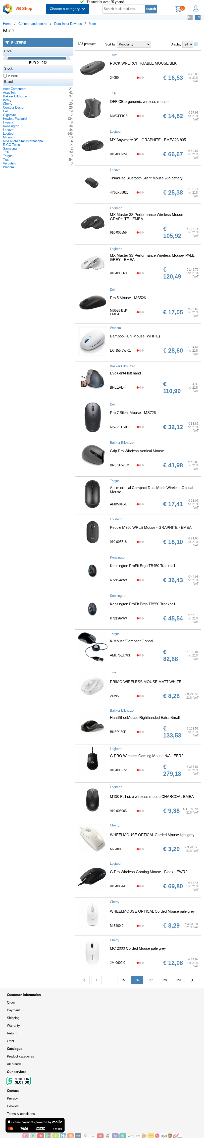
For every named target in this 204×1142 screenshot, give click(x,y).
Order (11, 1002)
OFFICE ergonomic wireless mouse (139, 101)
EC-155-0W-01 (120, 350)
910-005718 (118, 542)
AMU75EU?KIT (121, 655)
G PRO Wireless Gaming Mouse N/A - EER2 (146, 756)
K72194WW (118, 580)
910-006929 (118, 154)
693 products (87, 44)
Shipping (13, 1018)
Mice (92, 24)
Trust (6, 160)
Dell (5, 111)
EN (198, 17)
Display (176, 44)
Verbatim (9, 163)
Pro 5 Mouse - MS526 (128, 298)
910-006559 (118, 232)
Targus (8, 156)
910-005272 (118, 770)
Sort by (110, 44)
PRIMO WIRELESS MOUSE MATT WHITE (145, 682)
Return (11, 1033)
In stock (13, 75)
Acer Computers (14, 89)
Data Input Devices (68, 24)
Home (7, 24)
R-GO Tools (11, 145)
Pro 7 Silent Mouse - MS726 (133, 412)
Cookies (13, 1106)
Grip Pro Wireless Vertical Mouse (137, 451)
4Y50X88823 (119, 192)
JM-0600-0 (117, 963)
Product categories (20, 1056)
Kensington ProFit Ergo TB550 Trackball (142, 604)
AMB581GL (118, 504)
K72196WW (118, 618)
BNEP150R (118, 732)
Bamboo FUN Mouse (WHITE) (135, 336)
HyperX (8, 122)
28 (165, 980)
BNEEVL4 (117, 387)
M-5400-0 (116, 926)
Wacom (8, 167)
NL (190, 17)
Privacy (12, 1098)
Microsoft (9, 137)
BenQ (7, 100)
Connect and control (32, 24)
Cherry (7, 104)
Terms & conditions (21, 1114)
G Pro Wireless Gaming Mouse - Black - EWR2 (148, 872)
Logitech (9, 133)
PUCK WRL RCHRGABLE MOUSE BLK (143, 63)
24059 (114, 78)
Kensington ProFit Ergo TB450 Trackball (142, 566)
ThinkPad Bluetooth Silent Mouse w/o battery (146, 178)
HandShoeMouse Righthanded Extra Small (145, 717)
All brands (14, 1064)
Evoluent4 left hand (125, 373)
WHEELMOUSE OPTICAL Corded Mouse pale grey (152, 911)
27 (151, 980)
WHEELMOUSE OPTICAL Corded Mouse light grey (152, 835)
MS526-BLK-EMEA (119, 312)
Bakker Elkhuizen (15, 96)
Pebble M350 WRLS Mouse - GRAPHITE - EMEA (151, 527)
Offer (10, 1041)
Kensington (11, 126)
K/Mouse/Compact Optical (131, 641)
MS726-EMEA (120, 427)
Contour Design (14, 107)
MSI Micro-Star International (23, 141)
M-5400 (115, 849)
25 (123, 980)
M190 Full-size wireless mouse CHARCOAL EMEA (152, 796)
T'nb (6, 152)
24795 (114, 696)
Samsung (10, 148)
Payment (13, 1010)
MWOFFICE (119, 116)
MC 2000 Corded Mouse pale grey (138, 948)
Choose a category (66, 9)
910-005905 (118, 811)
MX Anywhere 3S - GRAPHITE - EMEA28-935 (148, 140)
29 (179, 980)
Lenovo (8, 130)
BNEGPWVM (119, 465)
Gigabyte (9, 115)
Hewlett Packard (15, 119)
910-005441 (118, 886)
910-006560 (118, 273)
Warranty (13, 1025)
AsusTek (9, 92)
